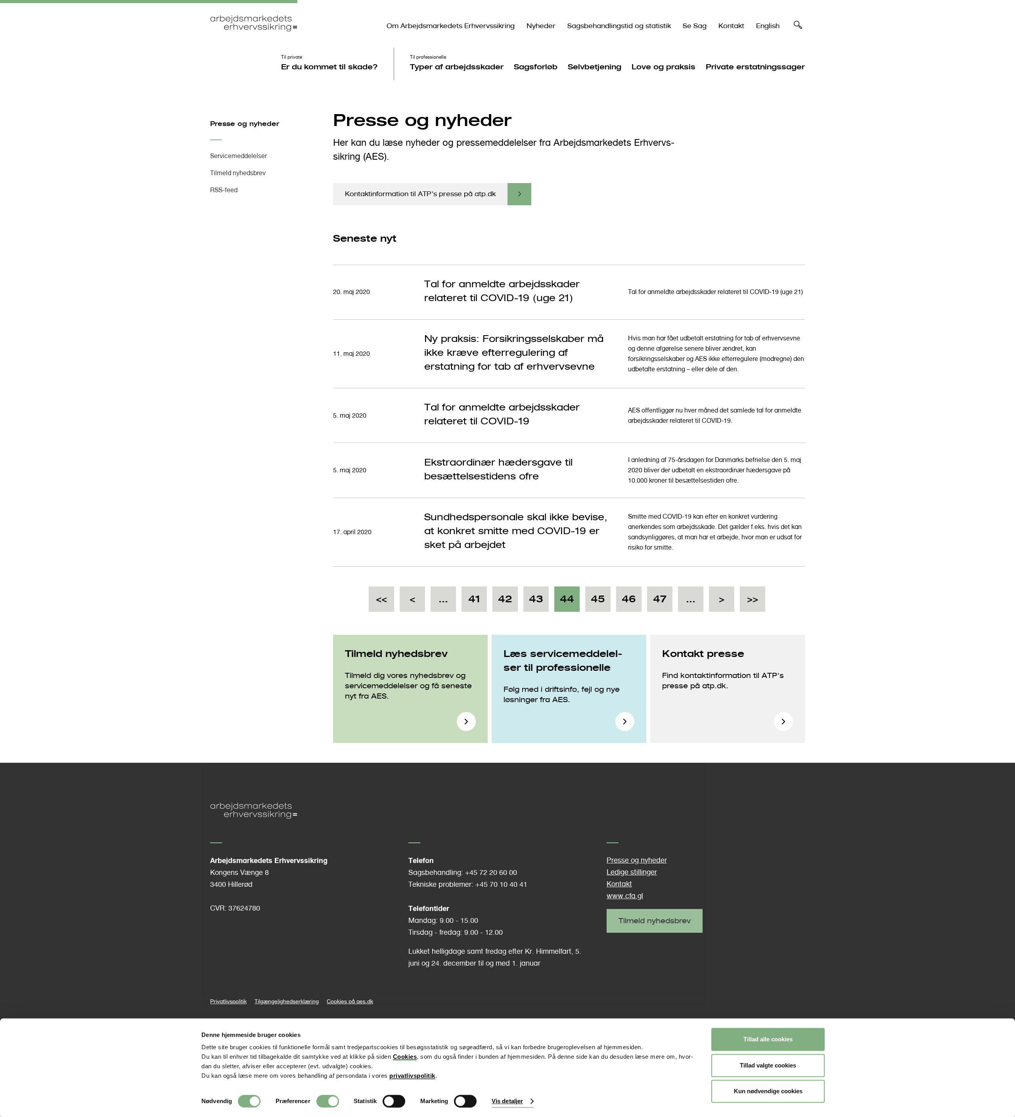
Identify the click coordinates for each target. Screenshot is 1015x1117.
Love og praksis (663, 66)
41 (474, 602)
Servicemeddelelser (238, 156)
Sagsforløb (535, 66)
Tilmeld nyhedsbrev (238, 173)
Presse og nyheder (244, 124)
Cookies (405, 1056)
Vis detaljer (507, 1101)
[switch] (327, 1101)
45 (598, 602)
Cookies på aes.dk (350, 1001)
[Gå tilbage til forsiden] (253, 38)
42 (505, 602)
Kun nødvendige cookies (768, 1091)
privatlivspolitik (412, 1075)
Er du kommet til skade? (329, 66)
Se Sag (695, 26)
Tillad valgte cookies (768, 1065)
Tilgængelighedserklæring (287, 1001)
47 (659, 602)
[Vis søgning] (798, 27)
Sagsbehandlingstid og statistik (619, 26)
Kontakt (731, 26)
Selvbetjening (594, 66)
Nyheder (541, 26)
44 (567, 602)
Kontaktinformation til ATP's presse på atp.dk (420, 194)
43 (536, 602)
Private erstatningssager (755, 66)
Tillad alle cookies (768, 1039)
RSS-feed (223, 190)
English (767, 26)
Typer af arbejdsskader (457, 66)
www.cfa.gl (625, 896)
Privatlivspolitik (228, 1001)
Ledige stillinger (632, 872)
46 (629, 602)
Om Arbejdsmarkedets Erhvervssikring (451, 26)
